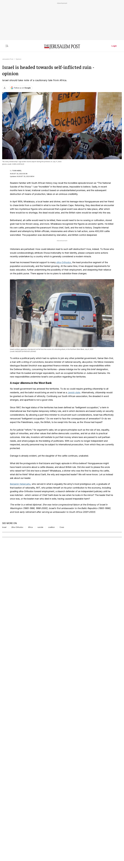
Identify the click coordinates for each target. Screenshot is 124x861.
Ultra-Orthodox (17, 527)
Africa (30, 527)
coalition (51, 527)
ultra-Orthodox (63, 262)
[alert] (22, 833)
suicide (40, 527)
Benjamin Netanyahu (20, 484)
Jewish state (74, 392)
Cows (62, 527)
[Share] (4, 87)
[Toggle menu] (7, 45)
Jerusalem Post (7, 59)
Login (114, 46)
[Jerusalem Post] (62, 46)
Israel (4, 527)
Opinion (18, 59)
